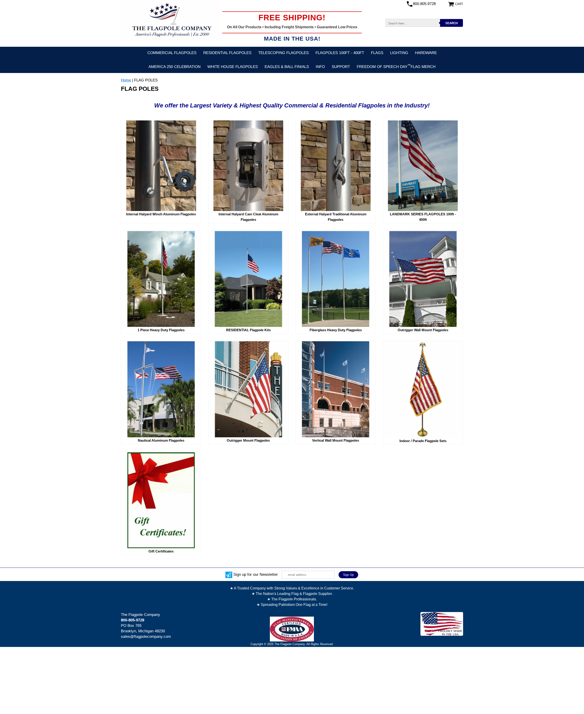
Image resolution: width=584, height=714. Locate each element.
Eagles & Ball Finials (287, 67)
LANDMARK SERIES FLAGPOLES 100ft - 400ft (423, 216)
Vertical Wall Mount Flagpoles (335, 440)
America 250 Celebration (175, 67)
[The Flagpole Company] (171, 21)
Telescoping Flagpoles (283, 53)
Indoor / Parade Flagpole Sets (422, 441)
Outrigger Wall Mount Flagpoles (423, 330)
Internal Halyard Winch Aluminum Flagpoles (161, 214)
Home (126, 80)
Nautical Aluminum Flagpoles (161, 440)
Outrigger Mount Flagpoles (248, 440)
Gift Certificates (161, 551)
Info (320, 67)
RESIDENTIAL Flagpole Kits (248, 330)
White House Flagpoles (232, 67)
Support (341, 67)
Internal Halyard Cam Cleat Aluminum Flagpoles (248, 216)
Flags (377, 53)
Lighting (399, 53)
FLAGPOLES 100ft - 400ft (339, 53)
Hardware (426, 53)
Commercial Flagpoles (171, 53)
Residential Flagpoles (227, 53)
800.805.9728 (424, 4)
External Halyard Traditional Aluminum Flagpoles (335, 216)
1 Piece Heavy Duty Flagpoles (161, 330)
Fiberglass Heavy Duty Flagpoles (336, 330)
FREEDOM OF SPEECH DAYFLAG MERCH (396, 66)
